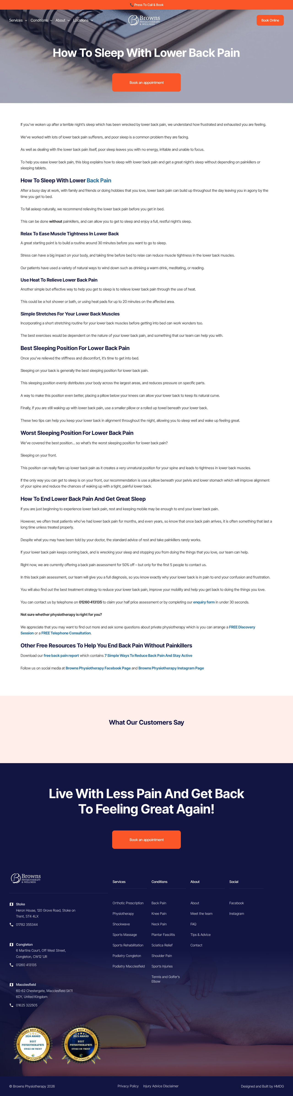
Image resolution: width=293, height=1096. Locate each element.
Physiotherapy (123, 913)
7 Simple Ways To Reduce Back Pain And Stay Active (148, 655)
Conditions (39, 20)
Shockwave (121, 924)
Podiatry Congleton (127, 956)
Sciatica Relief (162, 945)
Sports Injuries (162, 966)
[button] (146, 5)
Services (16, 20)
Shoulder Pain (162, 956)
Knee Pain (159, 913)
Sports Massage (125, 934)
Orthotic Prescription (128, 903)
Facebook (236, 903)
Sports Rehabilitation (128, 945)
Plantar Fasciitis (163, 934)
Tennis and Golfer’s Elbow (166, 979)
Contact (196, 945)
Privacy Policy (128, 1086)
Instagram (236, 913)
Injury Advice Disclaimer (161, 1086)
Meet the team (201, 913)
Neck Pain (159, 924)
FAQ (193, 924)
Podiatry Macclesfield (129, 966)
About (60, 20)
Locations (81, 20)
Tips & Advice (200, 934)
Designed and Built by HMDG (262, 1086)
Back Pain (99, 180)
